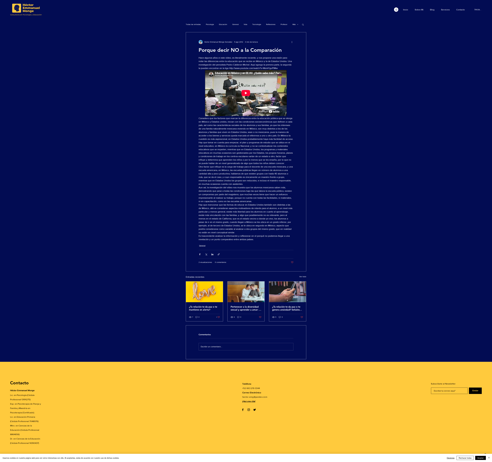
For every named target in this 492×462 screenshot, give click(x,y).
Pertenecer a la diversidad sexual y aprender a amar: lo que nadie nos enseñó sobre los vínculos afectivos (246, 308)
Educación (223, 24)
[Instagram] (248, 409)
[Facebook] (242, 409)
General (235, 24)
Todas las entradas (193, 24)
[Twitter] (254, 409)
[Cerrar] (488, 458)
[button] (396, 9)
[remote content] (246, 93)
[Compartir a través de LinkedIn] (212, 254)
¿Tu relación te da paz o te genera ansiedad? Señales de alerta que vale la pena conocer (286, 308)
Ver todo (302, 277)
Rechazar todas (465, 458)
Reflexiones (270, 24)
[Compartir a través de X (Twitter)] (206, 254)
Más (294, 24)
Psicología (210, 24)
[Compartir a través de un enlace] (218, 254)
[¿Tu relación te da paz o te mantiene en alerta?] (204, 291)
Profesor (284, 24)
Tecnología (256, 24)
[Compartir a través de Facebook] (200, 254)
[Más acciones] (291, 42)
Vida (245, 24)
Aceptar (480, 458)
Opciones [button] (450, 458)
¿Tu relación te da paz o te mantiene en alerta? (203, 308)
